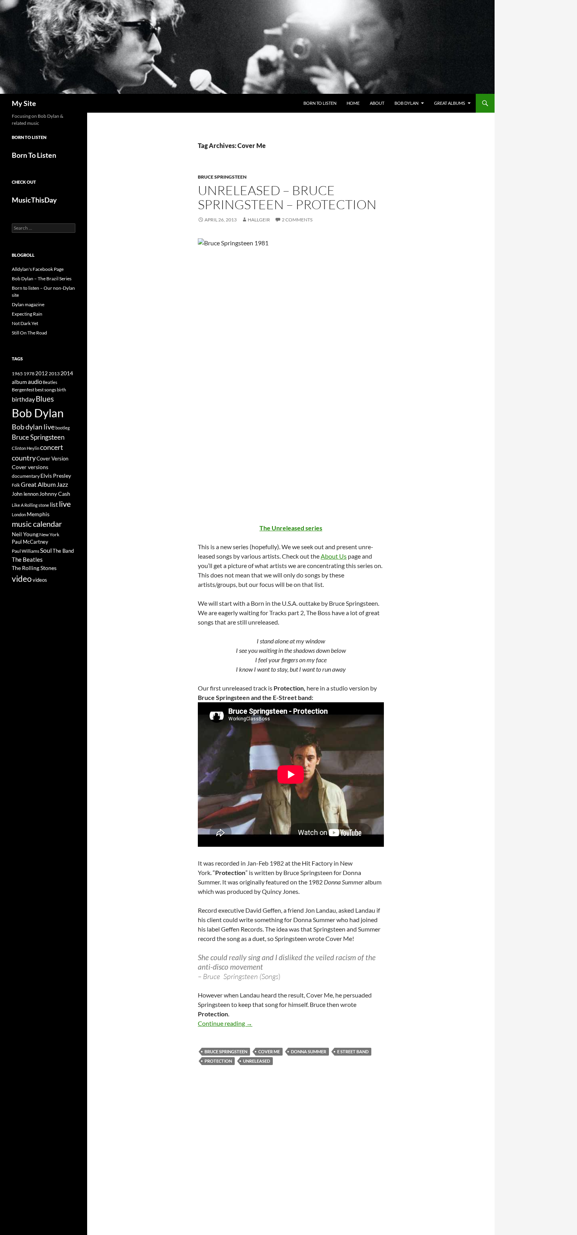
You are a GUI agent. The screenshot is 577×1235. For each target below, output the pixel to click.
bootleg (62, 427)
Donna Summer (308, 1051)
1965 (17, 373)
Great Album (38, 484)
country (24, 458)
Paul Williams (25, 551)
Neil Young (25, 534)
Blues (45, 399)
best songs (45, 389)
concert (51, 447)
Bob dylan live (33, 426)
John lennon (25, 494)
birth (61, 389)
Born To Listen (319, 103)
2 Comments (297, 220)
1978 (29, 373)
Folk (16, 485)
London (19, 514)
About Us (334, 556)
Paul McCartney (30, 542)
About (377, 103)
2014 (66, 373)
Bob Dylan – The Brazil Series (41, 278)
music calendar (37, 523)
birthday (23, 399)
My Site (24, 103)
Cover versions (30, 467)
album (19, 381)
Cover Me (269, 1051)
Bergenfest (23, 389)
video (22, 579)
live (65, 503)
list (54, 504)
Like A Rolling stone (30, 505)
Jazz (62, 484)
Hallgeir (259, 220)
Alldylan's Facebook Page (38, 269)
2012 (41, 373)
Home (353, 103)
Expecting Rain (27, 314)
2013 (54, 373)
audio (35, 381)
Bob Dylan (406, 103)
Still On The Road (29, 333)
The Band (63, 551)
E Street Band (353, 1051)
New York (49, 534)
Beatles (50, 382)
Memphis (38, 514)
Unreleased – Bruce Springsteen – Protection (287, 197)
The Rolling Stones (34, 568)
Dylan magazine (28, 304)
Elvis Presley (55, 475)
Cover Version (52, 458)
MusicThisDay (34, 199)
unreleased (256, 1060)
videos (40, 580)
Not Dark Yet (25, 323)
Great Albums (449, 103)
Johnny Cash (54, 493)
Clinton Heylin (25, 448)
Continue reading (225, 1023)
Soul (46, 550)
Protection (218, 1060)
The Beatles (27, 559)
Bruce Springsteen (222, 177)
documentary (26, 476)
